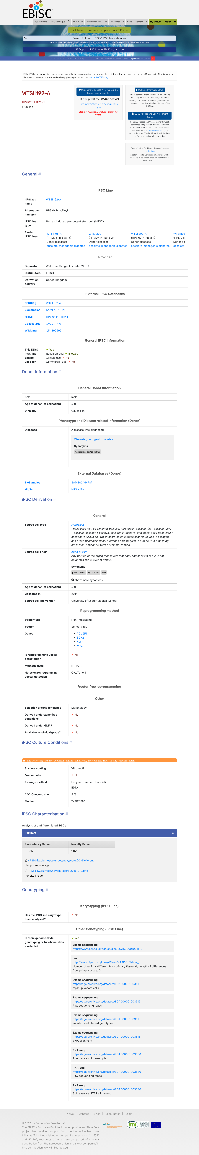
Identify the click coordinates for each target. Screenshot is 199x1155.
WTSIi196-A (54, 233)
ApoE (146, 42)
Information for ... (94, 22)
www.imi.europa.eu (56, 1147)
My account (155, 22)
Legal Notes (135, 58)
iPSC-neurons (40, 22)
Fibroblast (77, 524)
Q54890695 (53, 330)
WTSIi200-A (97, 233)
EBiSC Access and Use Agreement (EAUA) (151, 115)
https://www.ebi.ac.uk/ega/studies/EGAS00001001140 (108, 948)
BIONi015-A (130, 42)
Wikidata (31, 330)
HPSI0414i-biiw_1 (57, 316)
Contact (139, 22)
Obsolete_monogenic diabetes (93, 439)
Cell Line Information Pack (151, 90)
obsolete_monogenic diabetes (66, 245)
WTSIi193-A (180, 233)
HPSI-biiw (77, 489)
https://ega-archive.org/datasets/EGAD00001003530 (107, 1054)
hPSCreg (30, 303)
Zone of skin (79, 551)
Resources (115, 22)
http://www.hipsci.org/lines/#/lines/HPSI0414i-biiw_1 (106, 962)
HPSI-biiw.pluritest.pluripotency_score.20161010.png (60, 860)
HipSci (29, 316)
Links (97, 1113)
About (76, 22)
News (129, 22)
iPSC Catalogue (57, 22)
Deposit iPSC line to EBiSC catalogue (101, 49)
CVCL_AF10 (53, 323)
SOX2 (80, 637)
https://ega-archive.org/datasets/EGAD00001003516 (106, 984)
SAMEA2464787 (81, 482)
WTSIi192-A (53, 199)
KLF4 (80, 641)
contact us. (150, 151)
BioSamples (32, 310)
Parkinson (140, 42)
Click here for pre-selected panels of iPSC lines (99, 30)
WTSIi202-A (139, 233)
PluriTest (30, 833)
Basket (167, 22)
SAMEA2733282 (56, 310)
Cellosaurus (32, 323)
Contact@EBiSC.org (98, 77)
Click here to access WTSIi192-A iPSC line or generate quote (99, 91)
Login (128, 1113)
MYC (80, 645)
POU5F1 (82, 633)
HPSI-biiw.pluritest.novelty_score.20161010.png (57, 870)
